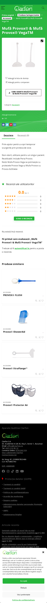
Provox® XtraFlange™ (15, 368)
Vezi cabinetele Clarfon (12, 452)
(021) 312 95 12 (11, 448)
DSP (3, 466)
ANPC (5, 510)
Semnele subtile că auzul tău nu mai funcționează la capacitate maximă (18, 531)
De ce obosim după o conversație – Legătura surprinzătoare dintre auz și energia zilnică (22, 537)
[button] (43, 552)
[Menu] (3, 8)
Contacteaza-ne (9, 455)
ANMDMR (10, 466)
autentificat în (22, 248)
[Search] (43, 8)
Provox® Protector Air (15, 405)
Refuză (23, 588)
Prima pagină (8, 15)
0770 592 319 (21, 450)
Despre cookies (10, 500)
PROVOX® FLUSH (12, 295)
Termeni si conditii (11, 484)
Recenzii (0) (23, 135)
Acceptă (23, 581)
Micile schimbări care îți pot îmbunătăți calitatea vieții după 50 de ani (19, 545)
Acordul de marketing (13, 496)
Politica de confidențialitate (23, 600)
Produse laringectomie (28, 15)
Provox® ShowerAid (14, 331)
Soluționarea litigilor (12, 514)
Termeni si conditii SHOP (14, 488)
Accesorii (7, 18)
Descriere (8, 135)
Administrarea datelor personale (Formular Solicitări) (22, 505)
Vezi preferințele (23, 595)
